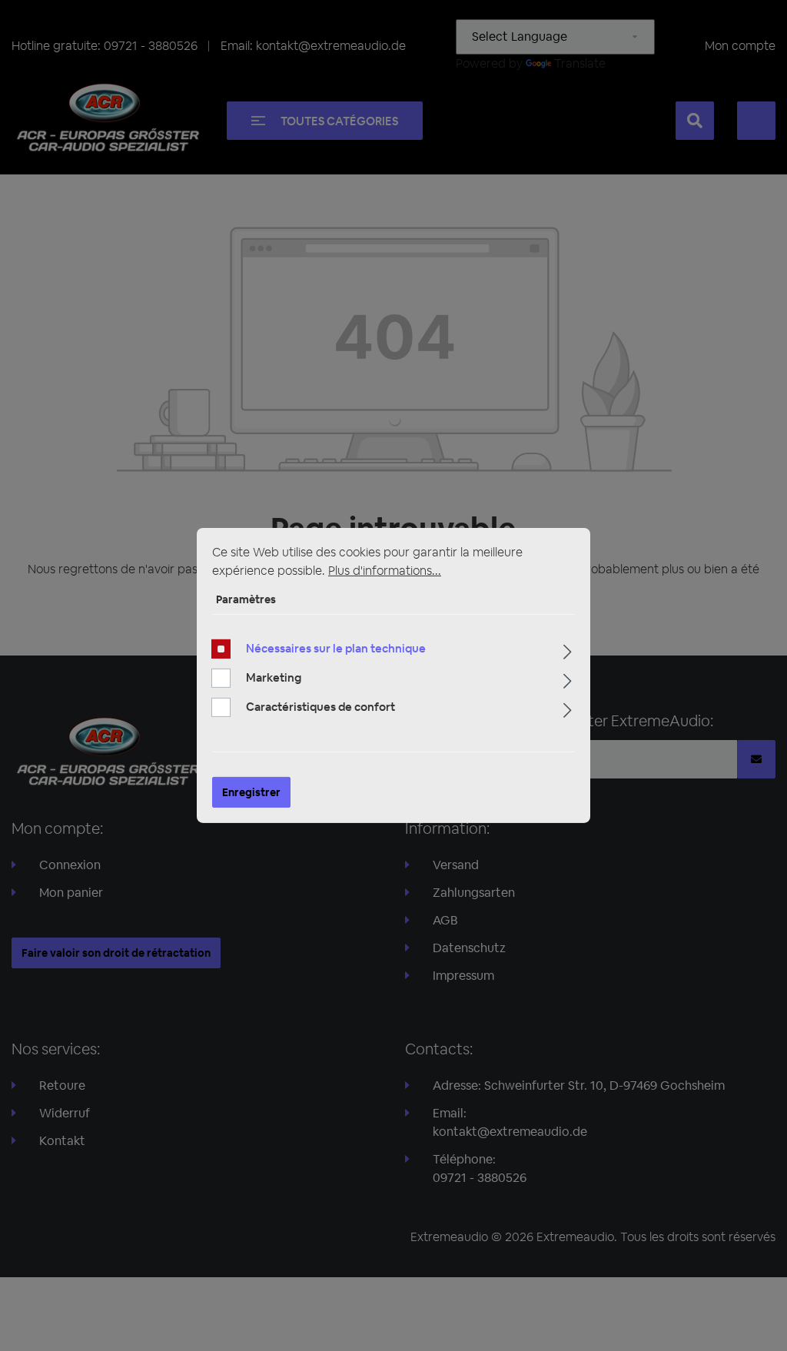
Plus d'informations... (384, 571)
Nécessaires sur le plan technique (336, 648)
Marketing (273, 677)
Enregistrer (251, 792)
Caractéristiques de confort (320, 706)
